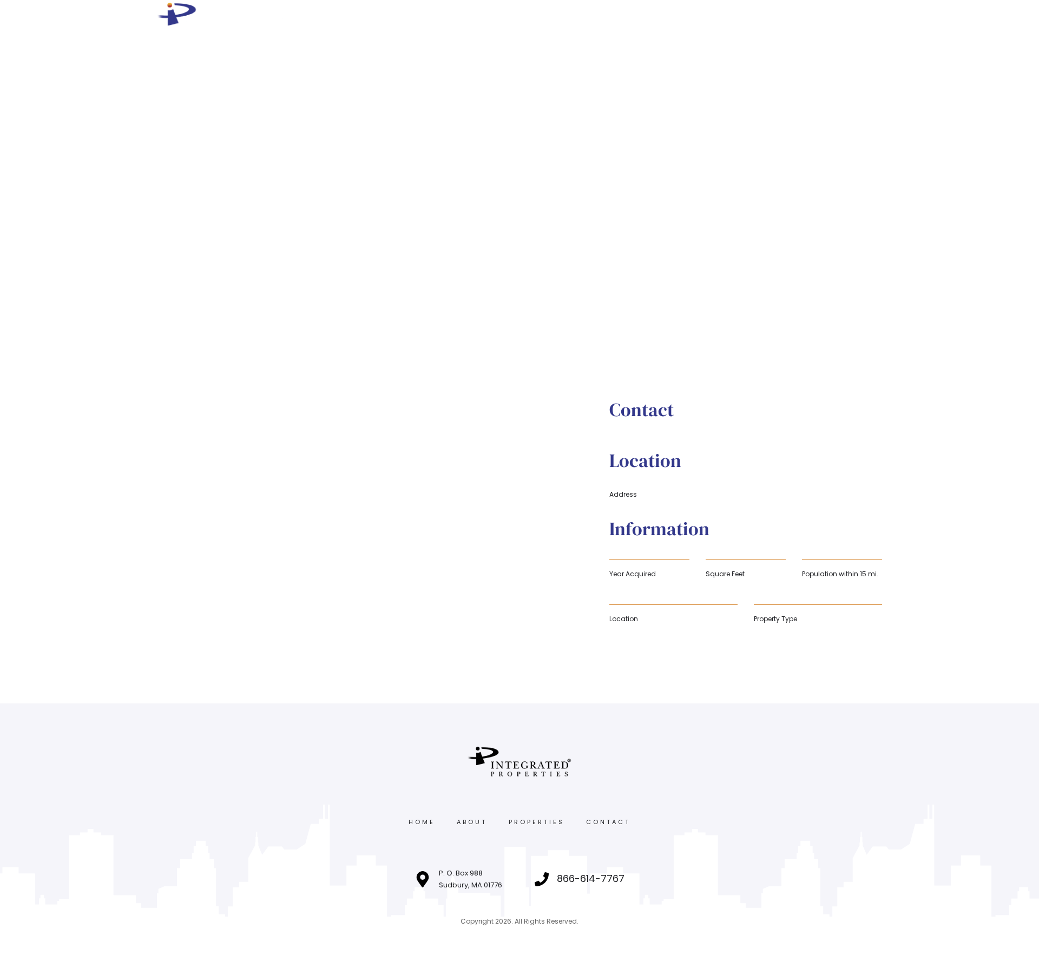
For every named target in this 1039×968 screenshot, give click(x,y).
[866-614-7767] (542, 879)
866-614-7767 (590, 878)
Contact (608, 822)
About (472, 822)
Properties (536, 822)
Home (422, 822)
